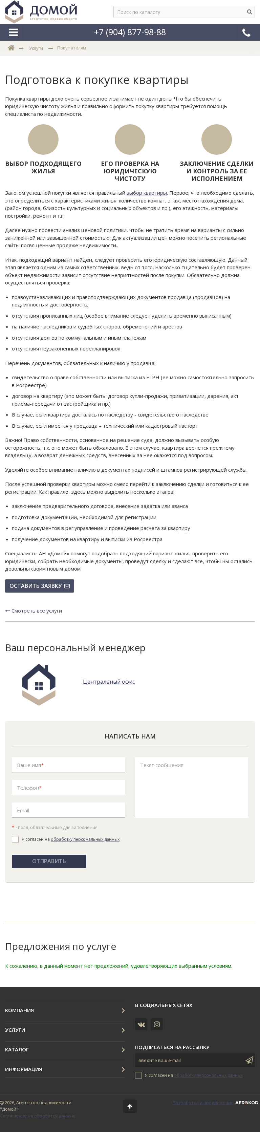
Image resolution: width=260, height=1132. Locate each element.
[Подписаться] (248, 1060)
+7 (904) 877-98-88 (130, 32)
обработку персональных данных (85, 839)
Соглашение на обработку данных (37, 1116)
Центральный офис (109, 682)
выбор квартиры (147, 192)
